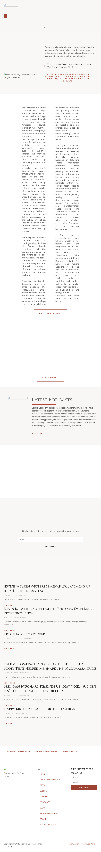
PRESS (43, 785)
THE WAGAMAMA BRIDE (50, 779)
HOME (42, 774)
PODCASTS (45, 802)
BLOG (42, 808)
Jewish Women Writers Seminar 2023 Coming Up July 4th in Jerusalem (47, 588)
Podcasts (37, 433)
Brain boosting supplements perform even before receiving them (50, 611)
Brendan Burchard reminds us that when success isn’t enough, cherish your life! (50, 688)
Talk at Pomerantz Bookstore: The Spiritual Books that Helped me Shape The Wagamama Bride (50, 666)
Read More (9, 605)
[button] (5, 16)
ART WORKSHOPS (48, 824)
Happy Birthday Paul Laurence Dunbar (39, 709)
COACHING (44, 796)
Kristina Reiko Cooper (24, 634)
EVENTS (43, 791)
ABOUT (43, 819)
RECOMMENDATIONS (49, 813)
